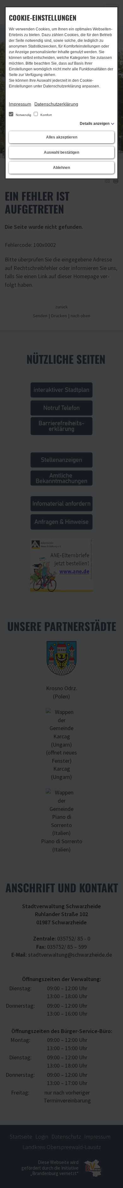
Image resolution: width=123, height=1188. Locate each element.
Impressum (20, 103)
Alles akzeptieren (61, 137)
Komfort (45, 115)
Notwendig (23, 115)
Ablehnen (61, 167)
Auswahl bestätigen (61, 152)
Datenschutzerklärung (56, 103)
